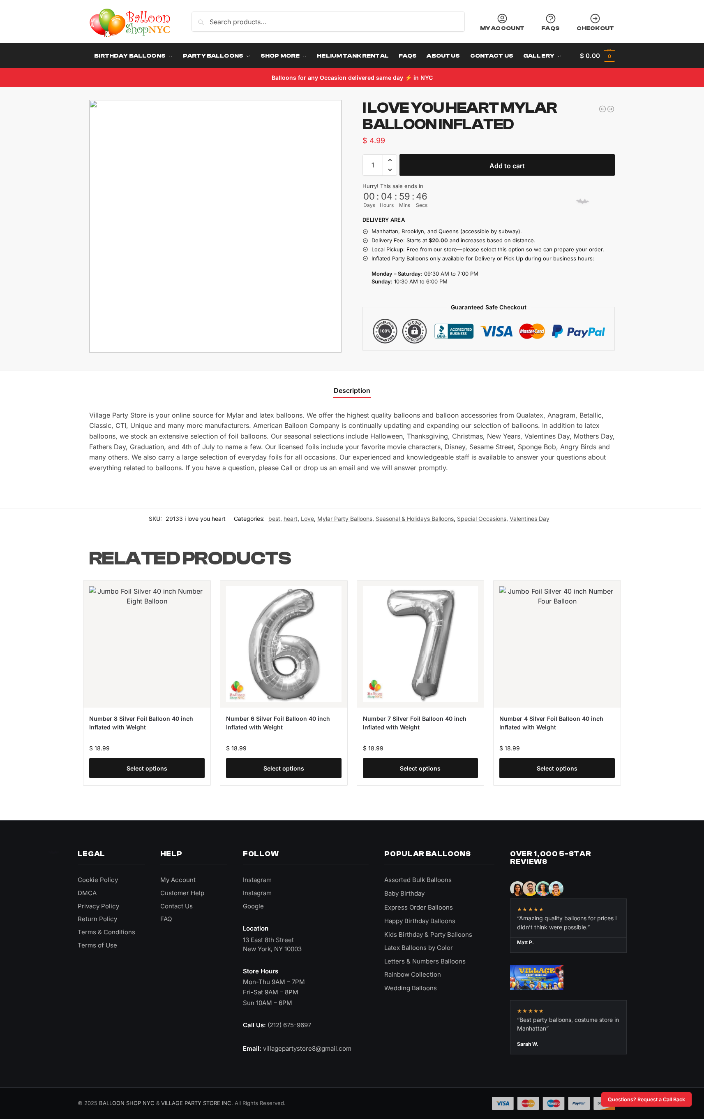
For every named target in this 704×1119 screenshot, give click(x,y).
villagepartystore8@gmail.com (307, 1048)
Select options (147, 768)
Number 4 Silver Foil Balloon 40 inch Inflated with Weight (551, 723)
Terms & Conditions (106, 932)
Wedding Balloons (410, 988)
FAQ (166, 919)
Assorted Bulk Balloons (418, 880)
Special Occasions (481, 518)
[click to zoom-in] (215, 226)
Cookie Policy (98, 880)
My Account (502, 28)
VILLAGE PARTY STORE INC (196, 1103)
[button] (597, 56)
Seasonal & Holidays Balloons (415, 518)
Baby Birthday (404, 893)
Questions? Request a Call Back (646, 1099)
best (274, 518)
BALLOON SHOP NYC (127, 1103)
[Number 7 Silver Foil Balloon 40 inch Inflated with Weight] (420, 644)
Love (307, 518)
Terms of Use (97, 945)
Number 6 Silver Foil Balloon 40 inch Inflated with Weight (278, 723)
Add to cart (507, 166)
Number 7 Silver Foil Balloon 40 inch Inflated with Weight (414, 723)
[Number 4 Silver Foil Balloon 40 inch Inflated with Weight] (557, 644)
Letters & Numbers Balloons (425, 961)
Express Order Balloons (418, 907)
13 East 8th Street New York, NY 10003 (272, 944)
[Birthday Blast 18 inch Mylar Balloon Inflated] (611, 109)
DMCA (87, 893)
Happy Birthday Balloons (419, 921)
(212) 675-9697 (289, 1025)
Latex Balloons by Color (418, 948)
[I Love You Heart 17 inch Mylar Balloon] (602, 109)
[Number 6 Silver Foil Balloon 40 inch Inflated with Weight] (283, 644)
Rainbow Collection (412, 974)
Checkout (595, 28)
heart (291, 518)
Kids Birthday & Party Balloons (428, 934)
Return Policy (97, 919)
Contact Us (176, 906)
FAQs (550, 28)
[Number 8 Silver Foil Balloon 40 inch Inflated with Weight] (146, 644)
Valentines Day (529, 518)
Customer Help (182, 893)
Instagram (257, 880)
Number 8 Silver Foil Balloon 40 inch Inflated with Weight (141, 723)
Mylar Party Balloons (344, 518)
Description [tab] (352, 390)
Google (253, 906)
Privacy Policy (98, 906)
